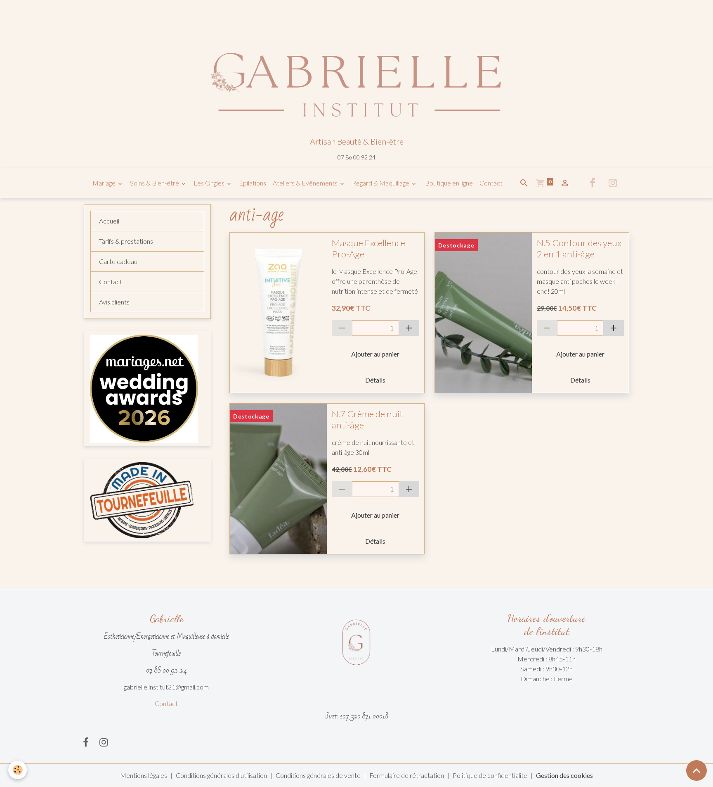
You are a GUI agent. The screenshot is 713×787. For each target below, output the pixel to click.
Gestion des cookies (564, 775)
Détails (375, 380)
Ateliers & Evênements (306, 183)
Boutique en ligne (448, 183)
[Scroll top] (696, 770)
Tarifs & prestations (126, 241)
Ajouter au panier (375, 354)
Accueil (109, 221)
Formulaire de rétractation (406, 775)
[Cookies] (17, 770)
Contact (491, 183)
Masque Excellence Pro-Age (368, 248)
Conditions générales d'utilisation (221, 775)
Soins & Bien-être (155, 183)
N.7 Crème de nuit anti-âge (367, 419)
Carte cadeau (118, 261)
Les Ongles (210, 183)
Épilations (252, 183)
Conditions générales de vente (318, 775)
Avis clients (114, 302)
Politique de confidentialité (490, 775)
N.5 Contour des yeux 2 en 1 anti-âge (579, 248)
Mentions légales (143, 775)
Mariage (104, 183)
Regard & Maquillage (381, 183)
